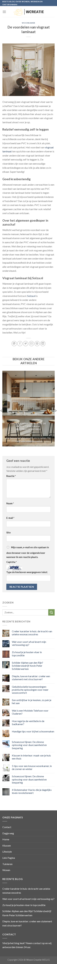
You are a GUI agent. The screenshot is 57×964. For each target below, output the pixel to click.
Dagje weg (8, 833)
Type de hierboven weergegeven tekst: (27, 572)
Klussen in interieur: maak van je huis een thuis (31, 757)
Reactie (11, 476)
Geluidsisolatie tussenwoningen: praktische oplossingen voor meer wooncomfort (30, 689)
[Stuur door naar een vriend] (31, 343)
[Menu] (4, 12)
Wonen (6, 870)
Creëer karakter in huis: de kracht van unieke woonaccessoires (32, 633)
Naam (10, 503)
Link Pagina (8, 857)
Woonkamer (28, 23)
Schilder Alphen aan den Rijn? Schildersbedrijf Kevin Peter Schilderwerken (27, 665)
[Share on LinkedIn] (42, 343)
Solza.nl (31, 295)
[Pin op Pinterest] (37, 343)
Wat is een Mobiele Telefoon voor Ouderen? (30, 712)
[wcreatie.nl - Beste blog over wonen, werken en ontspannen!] (28, 11)
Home (5, 839)
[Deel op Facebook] (19, 343)
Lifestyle (7, 851)
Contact (6, 827)
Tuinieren (7, 863)
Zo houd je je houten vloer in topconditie (27, 654)
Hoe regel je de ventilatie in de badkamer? (28, 722)
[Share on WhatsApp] (14, 343)
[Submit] (51, 612)
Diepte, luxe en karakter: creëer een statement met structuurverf (31, 678)
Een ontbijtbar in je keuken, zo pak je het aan (31, 701)
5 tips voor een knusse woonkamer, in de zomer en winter (32, 767)
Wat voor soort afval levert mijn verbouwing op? (29, 643)
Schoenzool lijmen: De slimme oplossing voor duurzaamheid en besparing (29, 744)
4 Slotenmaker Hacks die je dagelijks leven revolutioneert (32, 791)
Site (8, 532)
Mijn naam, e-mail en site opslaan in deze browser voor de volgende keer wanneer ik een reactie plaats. (27, 552)
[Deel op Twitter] (25, 343)
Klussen (6, 845)
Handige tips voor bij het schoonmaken (33, 731)
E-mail (10, 518)
